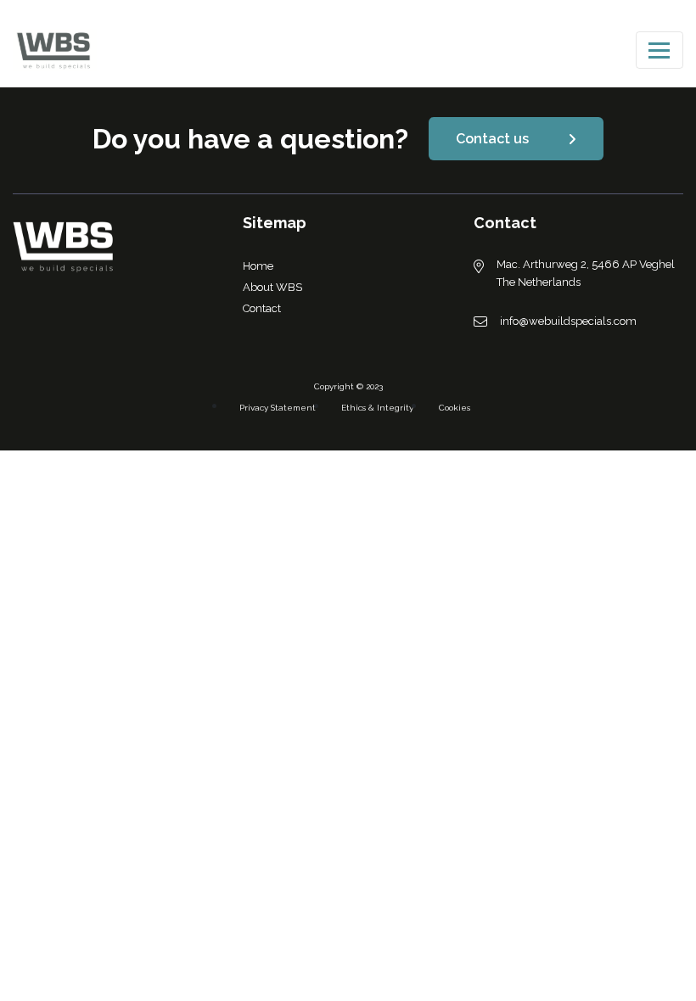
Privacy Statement (277, 407)
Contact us (492, 139)
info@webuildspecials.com (568, 321)
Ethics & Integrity (377, 407)
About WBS (272, 287)
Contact (262, 308)
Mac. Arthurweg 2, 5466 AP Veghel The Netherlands (586, 273)
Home (258, 266)
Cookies (454, 407)
